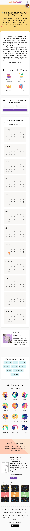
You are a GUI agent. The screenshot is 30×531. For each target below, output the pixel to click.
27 (20, 137)
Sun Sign (8, 362)
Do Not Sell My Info (20, 512)
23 (9, 137)
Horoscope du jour (20, 515)
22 (6, 137)
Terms (6, 512)
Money (7, 366)
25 (14, 137)
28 (23, 137)
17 (11, 136)
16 (9, 136)
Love (15, 362)
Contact (5, 515)
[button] (27, 515)
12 (17, 134)
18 (14, 136)
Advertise (25, 509)
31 (11, 139)
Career (23, 362)
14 (23, 134)
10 (12, 134)
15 (6, 136)
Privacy (11, 512)
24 (12, 137)
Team (8, 509)
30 (9, 139)
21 (23, 136)
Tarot (9, 370)
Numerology (19, 370)
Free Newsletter (16, 509)
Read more (13, 477)
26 (17, 137)
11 (14, 134)
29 (6, 139)
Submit (15, 110)
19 (17, 136)
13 (20, 134)
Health (15, 366)
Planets (15, 374)
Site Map (11, 515)
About (4, 509)
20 (20, 136)
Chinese (22, 366)
